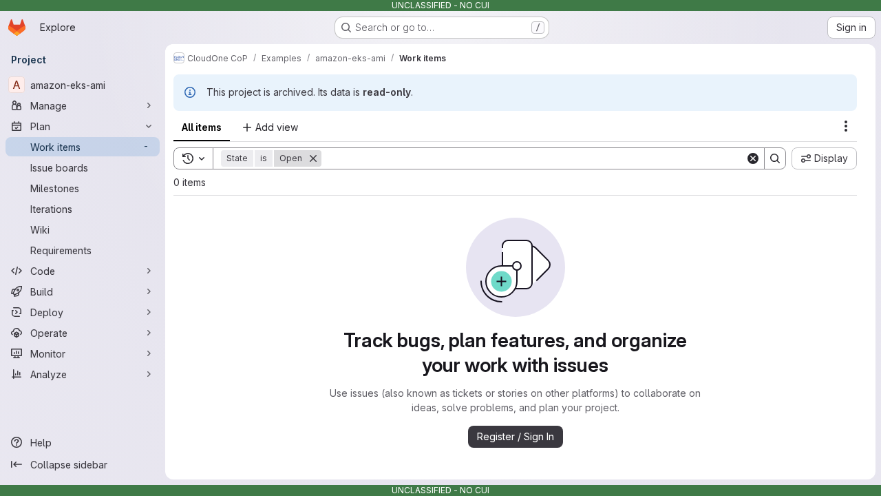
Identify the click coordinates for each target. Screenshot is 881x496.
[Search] (775, 158)
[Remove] (313, 158)
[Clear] (753, 158)
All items (202, 127)
